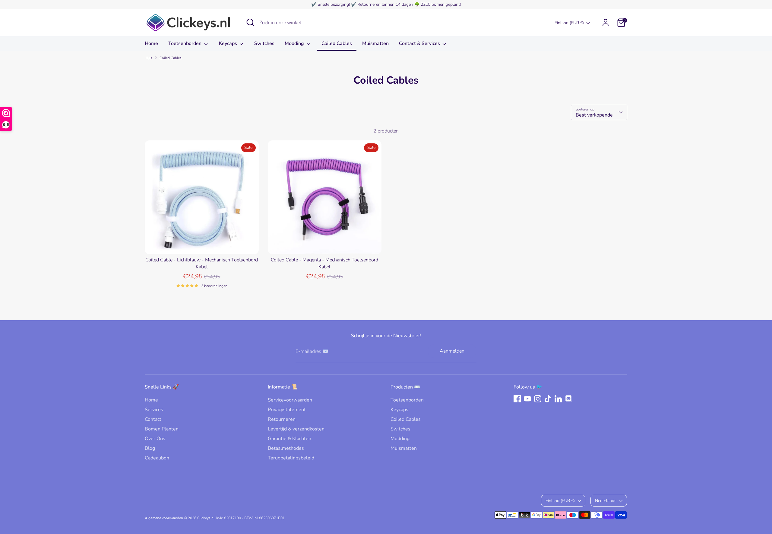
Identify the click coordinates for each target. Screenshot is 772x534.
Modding (295, 43)
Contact (153, 419)
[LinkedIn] (558, 398)
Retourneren (282, 419)
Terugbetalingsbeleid (291, 458)
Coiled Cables (336, 43)
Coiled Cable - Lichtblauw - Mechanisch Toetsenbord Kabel (201, 263)
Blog (150, 448)
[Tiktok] (548, 398)
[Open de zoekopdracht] (250, 22)
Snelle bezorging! (334, 4)
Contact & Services (420, 43)
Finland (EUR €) (569, 23)
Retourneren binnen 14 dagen (385, 4)
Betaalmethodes (286, 448)
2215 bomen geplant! (441, 4)
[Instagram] (537, 398)
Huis (148, 58)
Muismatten (375, 43)
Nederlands (605, 501)
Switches (264, 43)
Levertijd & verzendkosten (296, 429)
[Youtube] (527, 398)
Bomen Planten (162, 429)
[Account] (606, 23)
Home (151, 43)
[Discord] (568, 398)
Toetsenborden (185, 43)
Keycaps (228, 43)
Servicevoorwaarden (290, 400)
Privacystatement (287, 409)
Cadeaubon (157, 458)
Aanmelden (452, 351)
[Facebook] (517, 398)
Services (154, 409)
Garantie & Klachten (289, 438)
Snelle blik (201, 244)
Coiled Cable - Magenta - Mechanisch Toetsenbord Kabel (324, 263)
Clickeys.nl (205, 518)
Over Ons (155, 438)
